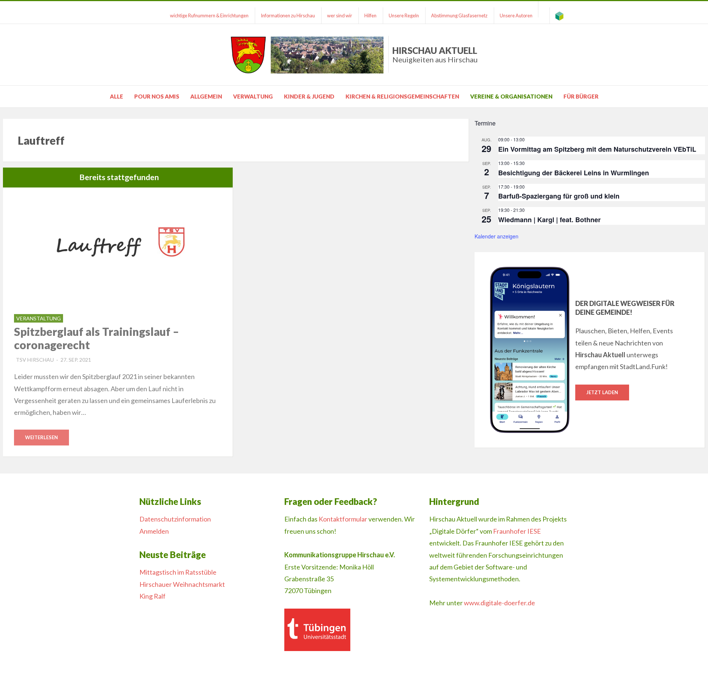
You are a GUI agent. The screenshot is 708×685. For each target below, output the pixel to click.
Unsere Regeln (404, 15)
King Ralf (152, 596)
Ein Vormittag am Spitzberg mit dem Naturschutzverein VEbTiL (597, 149)
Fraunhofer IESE (517, 531)
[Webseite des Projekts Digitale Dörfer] (559, 15)
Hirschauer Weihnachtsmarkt (182, 584)
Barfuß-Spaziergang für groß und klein (559, 196)
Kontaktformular (343, 519)
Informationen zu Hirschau (288, 15)
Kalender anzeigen (496, 236)
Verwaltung (253, 96)
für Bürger (580, 96)
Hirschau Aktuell (435, 54)
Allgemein (206, 96)
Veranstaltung (38, 318)
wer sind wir (339, 15)
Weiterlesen (41, 437)
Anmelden (154, 531)
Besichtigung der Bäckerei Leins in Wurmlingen (573, 173)
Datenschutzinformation (175, 519)
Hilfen (370, 15)
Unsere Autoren (516, 15)
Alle (116, 96)
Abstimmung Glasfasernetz (459, 15)
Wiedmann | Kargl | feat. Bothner (549, 219)
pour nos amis (156, 96)
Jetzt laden (602, 392)
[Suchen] (543, 9)
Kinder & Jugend (309, 96)
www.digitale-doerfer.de (499, 603)
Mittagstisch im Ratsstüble (177, 572)
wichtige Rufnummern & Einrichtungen (209, 15)
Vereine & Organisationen (511, 96)
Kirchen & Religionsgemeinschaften (402, 96)
